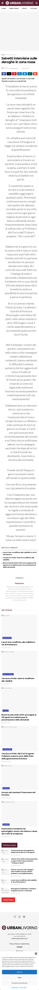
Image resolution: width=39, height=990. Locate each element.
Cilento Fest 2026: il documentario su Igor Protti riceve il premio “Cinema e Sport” (24, 861)
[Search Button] (37, 3)
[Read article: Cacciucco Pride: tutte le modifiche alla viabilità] (20, 663)
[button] (36, 954)
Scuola (5, 710)
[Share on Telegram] (24, 73)
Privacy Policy (23, 987)
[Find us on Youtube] (24, 916)
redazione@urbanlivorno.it (19, 938)
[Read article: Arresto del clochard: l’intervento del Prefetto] (20, 777)
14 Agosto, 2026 (6, 836)
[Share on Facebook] (4, 73)
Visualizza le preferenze (19, 983)
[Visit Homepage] (19, 3)
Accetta (19, 972)
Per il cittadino (8, 674)
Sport (24, 8)
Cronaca (6, 788)
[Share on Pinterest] (14, 73)
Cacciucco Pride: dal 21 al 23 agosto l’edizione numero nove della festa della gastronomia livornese (18, 756)
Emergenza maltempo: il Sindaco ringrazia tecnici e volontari (23, 890)
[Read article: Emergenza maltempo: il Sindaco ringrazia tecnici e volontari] (6, 890)
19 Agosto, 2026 (6, 722)
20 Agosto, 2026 (6, 684)
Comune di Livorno (11, 54)
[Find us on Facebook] (14, 916)
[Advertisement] (19, 31)
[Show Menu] (2, 3)
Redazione (14, 68)
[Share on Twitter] (9, 73)
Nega (19, 977)
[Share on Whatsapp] (30, 73)
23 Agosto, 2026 (6, 647)
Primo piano (14, 8)
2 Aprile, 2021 (25, 68)
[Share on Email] (35, 73)
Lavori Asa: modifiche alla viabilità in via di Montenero (24, 881)
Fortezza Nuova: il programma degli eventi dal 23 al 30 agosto (23, 851)
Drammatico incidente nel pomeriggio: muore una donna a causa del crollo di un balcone (19, 831)
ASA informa (7, 638)
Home (4, 8)
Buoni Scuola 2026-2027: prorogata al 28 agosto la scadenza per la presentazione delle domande (19, 565)
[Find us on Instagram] (19, 916)
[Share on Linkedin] (19, 73)
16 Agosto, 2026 (6, 797)
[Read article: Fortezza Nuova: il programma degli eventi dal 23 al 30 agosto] (6, 852)
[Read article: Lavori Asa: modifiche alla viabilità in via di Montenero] (20, 627)
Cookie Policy (14, 987)
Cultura (33, 8)
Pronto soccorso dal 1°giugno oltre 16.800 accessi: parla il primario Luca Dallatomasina (22, 871)
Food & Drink (7, 749)
